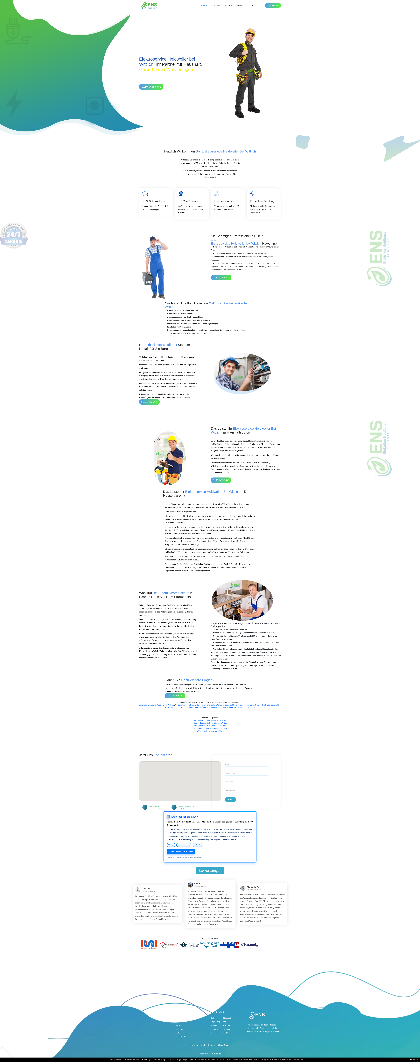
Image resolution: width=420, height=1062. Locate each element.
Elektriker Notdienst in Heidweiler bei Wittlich (210, 720)
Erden (183, 707)
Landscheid (261, 705)
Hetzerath (169, 707)
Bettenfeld (199, 705)
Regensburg (215, 1022)
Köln (224, 1022)
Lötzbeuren (227, 705)
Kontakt (255, 5)
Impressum (204, 1054)
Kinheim (171, 705)
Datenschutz (215, 1054)
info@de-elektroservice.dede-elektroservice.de (187, 807)
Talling (164, 705)
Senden (230, 799)
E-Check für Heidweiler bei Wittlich (210, 731)
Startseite (203, 5)
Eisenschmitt (271, 705)
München (226, 1025)
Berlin (213, 1018)
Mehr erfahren (298, 1060)
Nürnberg (226, 1029)
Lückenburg (244, 705)
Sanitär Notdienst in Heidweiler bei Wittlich (210, 723)
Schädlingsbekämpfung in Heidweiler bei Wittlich (210, 728)
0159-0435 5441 (151, 86)
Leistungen (216, 5)
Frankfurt (226, 1033)
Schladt (253, 705)
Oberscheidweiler (201, 707)
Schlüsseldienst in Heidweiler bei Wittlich (210, 726)
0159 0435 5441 (273, 5)
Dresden (214, 1033)
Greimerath (232, 707)
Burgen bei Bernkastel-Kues (150, 705)
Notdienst (229, 5)
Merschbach (180, 705)
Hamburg (214, 1029)
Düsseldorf (227, 1018)
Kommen (251, 707)
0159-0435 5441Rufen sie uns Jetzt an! (157, 807)
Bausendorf (242, 707)
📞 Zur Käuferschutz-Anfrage (181, 851)
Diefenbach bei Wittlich (213, 705)
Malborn (190, 707)
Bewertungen (242, 5)
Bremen (214, 1025)
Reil (279, 705)
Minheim (235, 705)
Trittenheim (190, 705)
